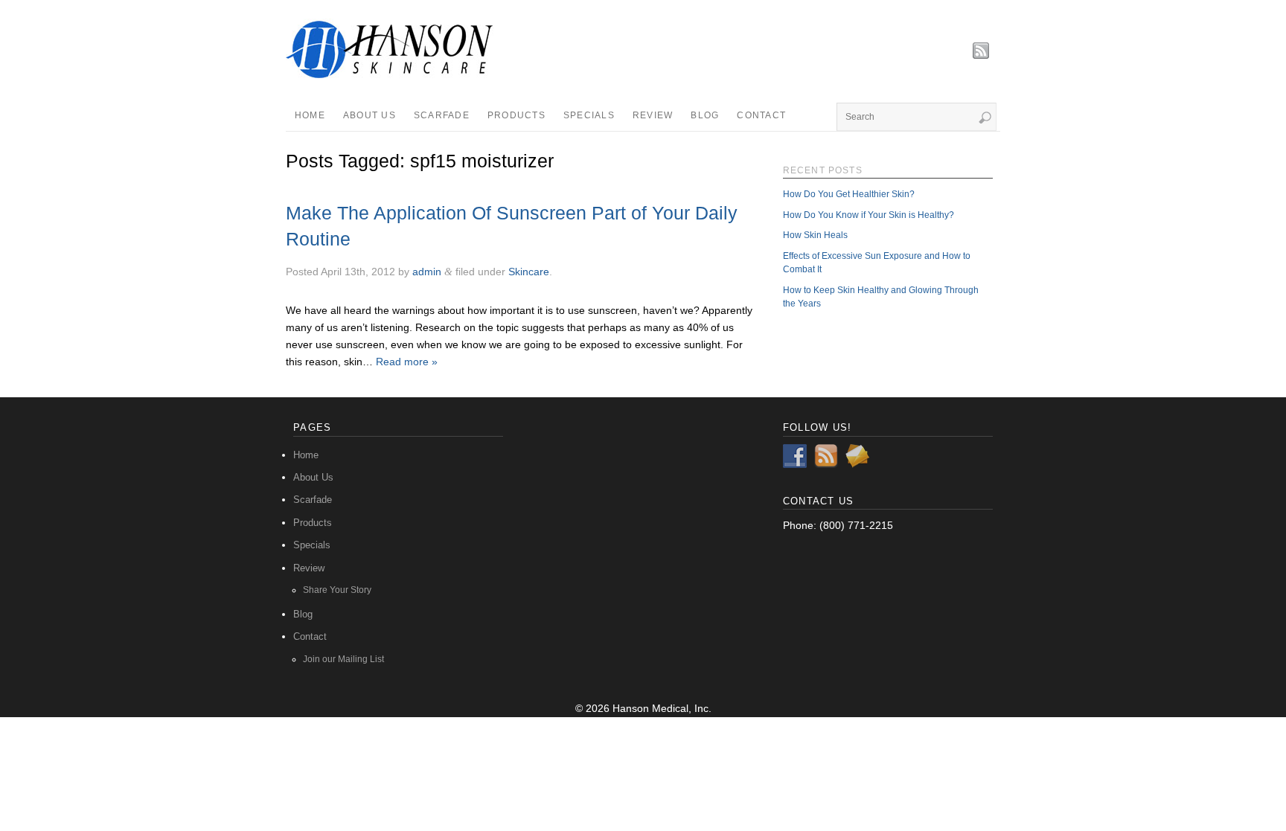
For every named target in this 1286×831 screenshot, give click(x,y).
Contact (761, 115)
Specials (589, 115)
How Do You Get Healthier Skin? (849, 194)
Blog (705, 115)
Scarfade (442, 115)
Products (516, 115)
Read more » (407, 362)
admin (426, 271)
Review (653, 115)
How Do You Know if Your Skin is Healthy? (868, 214)
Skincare (528, 271)
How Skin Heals (815, 235)
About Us (369, 115)
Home (310, 115)
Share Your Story (337, 589)
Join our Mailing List (343, 659)
